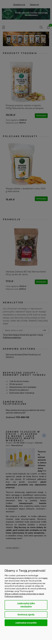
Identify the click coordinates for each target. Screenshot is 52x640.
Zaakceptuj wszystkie (26, 622)
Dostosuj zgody (26, 614)
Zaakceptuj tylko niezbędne (26, 605)
